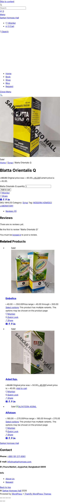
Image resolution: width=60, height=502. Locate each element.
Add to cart (5, 190)
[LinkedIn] (9, 199)
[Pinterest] (6, 199)
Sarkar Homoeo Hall (11, 490)
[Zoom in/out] (1, 497)
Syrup (10, 162)
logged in (16, 235)
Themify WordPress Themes (37, 494)
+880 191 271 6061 (16, 456)
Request (9, 86)
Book (8, 77)
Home (8, 73)
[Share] (7, 497)
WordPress (17, 494)
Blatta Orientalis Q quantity (12, 186)
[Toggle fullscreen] (4, 497)
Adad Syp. (12, 379)
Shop (8, 80)
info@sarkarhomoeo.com (19, 461)
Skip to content (7, 1)
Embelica (11, 298)
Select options (12, 307)
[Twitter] (1, 199)
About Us (10, 479)
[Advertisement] (30, 52)
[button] (1, 95)
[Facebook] (4, 199)
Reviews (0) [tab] (11, 211)
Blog (8, 83)
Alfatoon (11, 412)
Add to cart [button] (21, 388)
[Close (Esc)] (9, 497)
